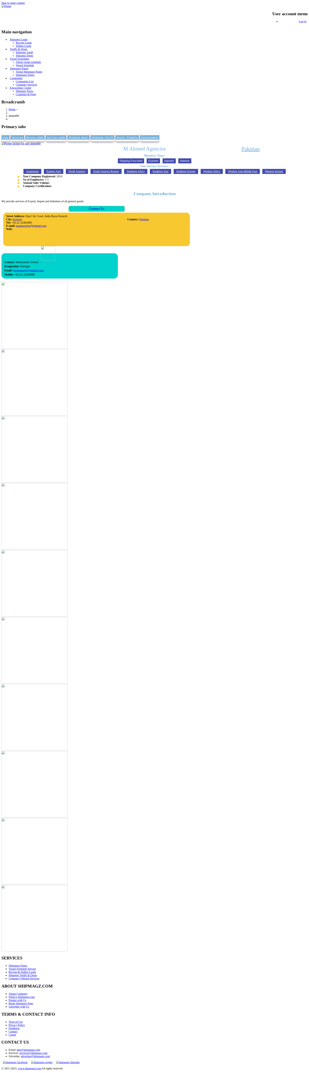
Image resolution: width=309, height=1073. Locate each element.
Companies (16, 78)
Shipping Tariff (24, 52)
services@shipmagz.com (33, 1053)
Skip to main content (13, 2)
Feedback (14, 1028)
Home (12, 109)
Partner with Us (17, 1000)
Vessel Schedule (127, 137)
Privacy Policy (17, 1025)
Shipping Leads (19, 39)
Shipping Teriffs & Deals (23, 975)
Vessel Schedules (19, 58)
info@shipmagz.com (28, 1049)
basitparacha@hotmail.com (31, 225)
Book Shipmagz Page (21, 1003)
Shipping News (24, 91)
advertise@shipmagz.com (35, 1056)
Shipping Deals (78, 137)
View (5, 137)
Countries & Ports (26, 94)
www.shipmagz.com (29, 1068)
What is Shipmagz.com (22, 996)
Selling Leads (56, 137)
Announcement (149, 137)
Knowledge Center (20, 87)
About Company (18, 993)
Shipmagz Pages (19, 68)
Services (17, 137)
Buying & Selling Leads (22, 972)
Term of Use (16, 1021)
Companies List (24, 81)
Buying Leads (24, 42)
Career (12, 1034)
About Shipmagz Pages (29, 71)
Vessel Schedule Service (22, 968)
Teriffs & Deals (18, 49)
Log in (302, 21)
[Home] (6, 6)
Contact (13, 1031)
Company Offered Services (24, 978)
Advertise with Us (19, 1006)
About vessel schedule (28, 62)
